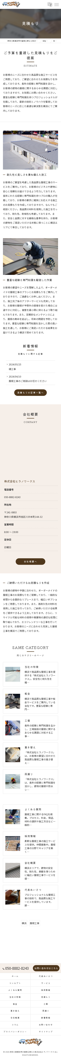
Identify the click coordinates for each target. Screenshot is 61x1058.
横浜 (24, 923)
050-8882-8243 (12, 497)
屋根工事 (34, 923)
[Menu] (56, 4)
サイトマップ (46, 1031)
